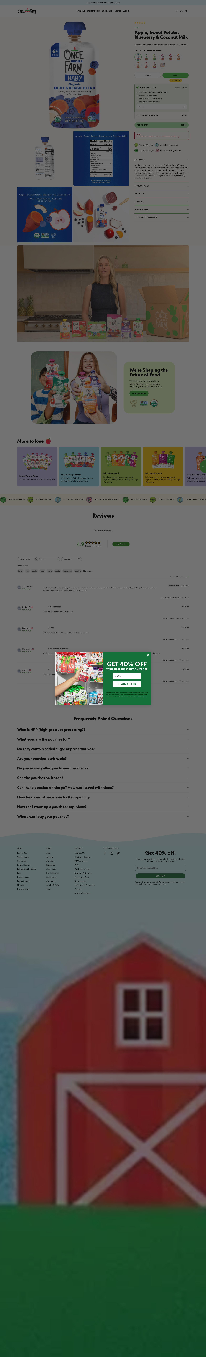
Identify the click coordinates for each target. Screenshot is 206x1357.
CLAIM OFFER (127, 684)
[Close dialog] (147, 655)
